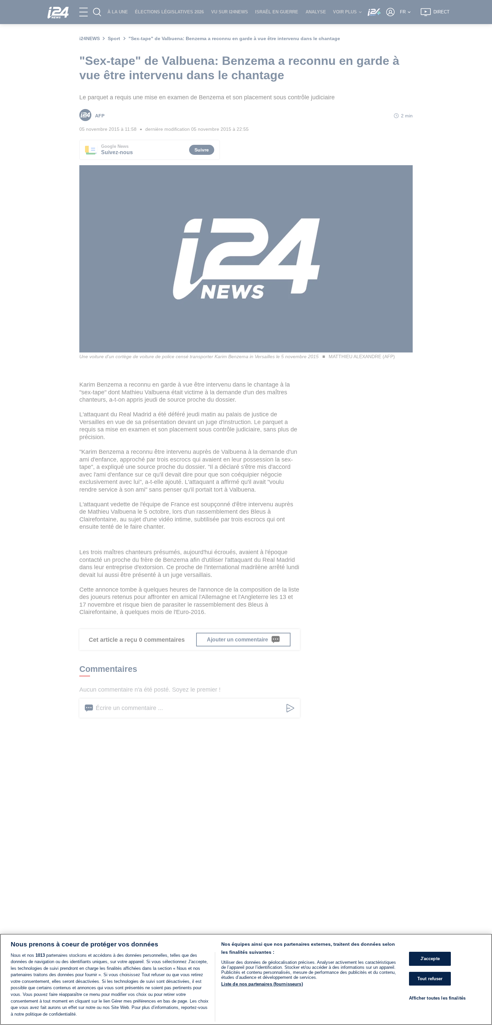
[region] (246, 979)
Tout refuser (430, 978)
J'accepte (430, 958)
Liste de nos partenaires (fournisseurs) (262, 984)
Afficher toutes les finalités (437, 998)
